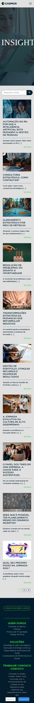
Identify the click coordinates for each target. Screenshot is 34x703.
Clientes (17, 629)
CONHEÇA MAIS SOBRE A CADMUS (17, 608)
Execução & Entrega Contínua (17, 648)
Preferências (11, 699)
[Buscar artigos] (30, 92)
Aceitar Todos (23, 699)
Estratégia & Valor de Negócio (17, 645)
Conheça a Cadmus (17, 627)
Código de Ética (17, 634)
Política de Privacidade (17, 632)
